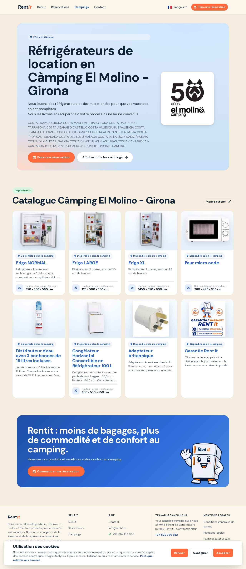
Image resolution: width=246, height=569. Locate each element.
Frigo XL (136, 263)
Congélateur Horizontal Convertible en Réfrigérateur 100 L (92, 358)
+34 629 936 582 (166, 534)
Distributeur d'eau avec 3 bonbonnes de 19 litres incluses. (38, 356)
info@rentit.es (117, 528)
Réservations (60, 7)
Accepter (223, 553)
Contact (100, 7)
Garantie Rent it (201, 351)
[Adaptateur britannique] (151, 318)
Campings (82, 7)
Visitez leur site (216, 201)
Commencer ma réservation (58, 471)
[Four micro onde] (207, 230)
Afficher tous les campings (102, 157)
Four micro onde (202, 263)
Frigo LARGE (85, 263)
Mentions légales (214, 532)
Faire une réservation (212, 7)
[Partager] (59, 215)
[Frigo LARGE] (95, 230)
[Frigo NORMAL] (38, 230)
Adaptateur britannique (140, 353)
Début (41, 7)
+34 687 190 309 (123, 534)
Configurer (200, 553)
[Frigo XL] (151, 230)
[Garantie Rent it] (207, 318)
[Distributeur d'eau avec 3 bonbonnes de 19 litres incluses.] (38, 318)
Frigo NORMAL (31, 263)
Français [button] (178, 7)
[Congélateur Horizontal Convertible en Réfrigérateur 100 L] (95, 318)
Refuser (179, 553)
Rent (24, 7)
